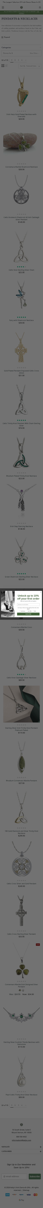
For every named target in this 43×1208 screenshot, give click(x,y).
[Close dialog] (41, 592)
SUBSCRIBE (28, 614)
